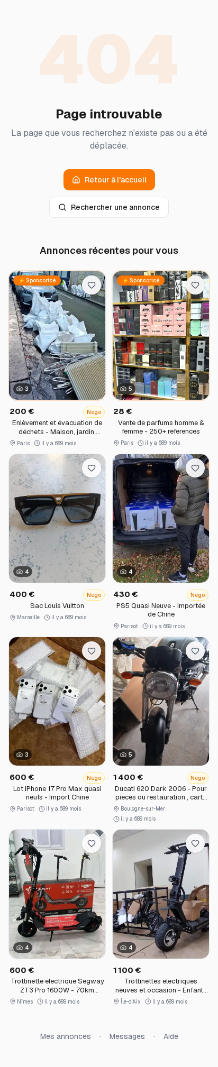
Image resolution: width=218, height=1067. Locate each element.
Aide (171, 1036)
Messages (127, 1036)
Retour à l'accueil (116, 180)
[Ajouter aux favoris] (91, 285)
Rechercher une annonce (115, 207)
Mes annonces (65, 1036)
